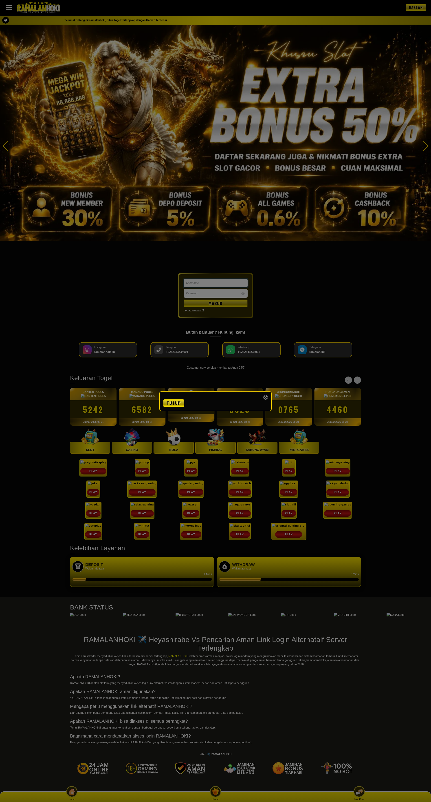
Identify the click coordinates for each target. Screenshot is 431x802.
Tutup (174, 403)
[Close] (265, 397)
